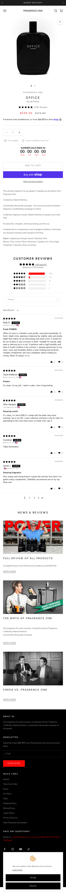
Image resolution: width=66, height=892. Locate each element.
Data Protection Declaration (15, 822)
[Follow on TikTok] (28, 849)
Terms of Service (10, 817)
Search (6, 779)
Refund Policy (9, 808)
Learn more (17, 870)
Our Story (7, 793)
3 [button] (34, 498)
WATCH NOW (9, 571)
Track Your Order (10, 784)
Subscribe (14, 763)
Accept (33, 877)
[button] (26, 107)
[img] (9, 318)
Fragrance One (33, 92)
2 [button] (29, 498)
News (5, 789)
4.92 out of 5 (41, 264)
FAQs (5, 798)
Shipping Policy (10, 803)
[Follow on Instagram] (12, 849)
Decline (33, 886)
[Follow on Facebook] (4, 849)
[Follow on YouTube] (20, 849)
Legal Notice (8, 813)
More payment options (33, 181)
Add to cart (33, 165)
